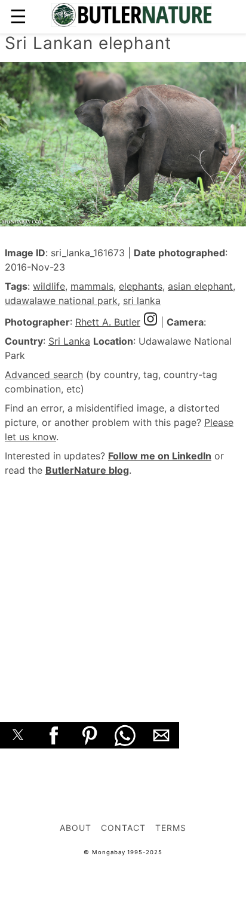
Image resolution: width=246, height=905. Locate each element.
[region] (123, 586)
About (75, 828)
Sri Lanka (69, 341)
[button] (18, 735)
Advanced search (44, 375)
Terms (170, 828)
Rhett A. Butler (107, 322)
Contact (123, 828)
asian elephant (200, 286)
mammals (91, 286)
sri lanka (142, 300)
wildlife (49, 286)
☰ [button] (18, 16)
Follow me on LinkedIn (159, 456)
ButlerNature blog (87, 470)
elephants (140, 286)
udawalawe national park (61, 300)
